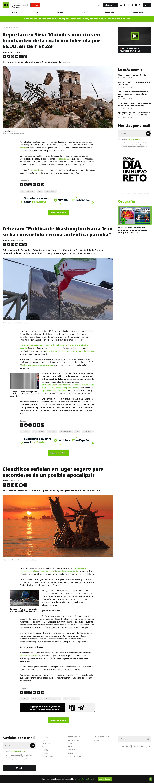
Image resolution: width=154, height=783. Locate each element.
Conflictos (25, 431)
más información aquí (85, 779)
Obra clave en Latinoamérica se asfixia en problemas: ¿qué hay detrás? (134, 104)
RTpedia (45, 753)
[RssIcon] (149, 746)
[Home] (6, 5)
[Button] (98, 5)
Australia (25, 699)
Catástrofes (37, 699)
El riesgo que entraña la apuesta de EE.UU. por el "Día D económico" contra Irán (24, 394)
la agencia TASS (64, 158)
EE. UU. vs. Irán (39, 431)
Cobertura (71, 750)
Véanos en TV (110, 5)
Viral (36, 12)
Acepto (131, 139)
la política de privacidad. (133, 139)
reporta (23, 147)
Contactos (71, 743)
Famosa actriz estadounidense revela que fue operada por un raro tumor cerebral (134, 94)
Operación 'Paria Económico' (54, 390)
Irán (77, 431)
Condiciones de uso (74, 756)
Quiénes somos (73, 740)
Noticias (14, 12)
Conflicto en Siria (27, 191)
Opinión (85, 12)
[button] (135, 36)
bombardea (36, 170)
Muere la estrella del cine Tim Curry (133, 75)
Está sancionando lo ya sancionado (37, 365)
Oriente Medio (89, 431)
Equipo (70, 746)
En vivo (35, 5)
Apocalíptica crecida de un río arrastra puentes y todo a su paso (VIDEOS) (134, 114)
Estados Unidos (65, 431)
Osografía (126, 201)
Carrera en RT (72, 753)
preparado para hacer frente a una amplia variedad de (53, 570)
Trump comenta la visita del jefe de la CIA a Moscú (134, 83)
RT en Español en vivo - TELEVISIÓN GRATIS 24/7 (130, 49)
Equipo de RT (138, 12)
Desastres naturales (53, 699)
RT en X (19, 768)
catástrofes (73, 571)
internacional (50, 191)
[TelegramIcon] (132, 5)
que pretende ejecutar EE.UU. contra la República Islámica (68, 386)
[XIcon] (128, 5)
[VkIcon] (121, 5)
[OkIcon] (139, 5)
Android (96, 740)
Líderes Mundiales (48, 756)
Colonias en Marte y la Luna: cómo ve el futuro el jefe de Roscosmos (24, 610)
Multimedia (109, 12)
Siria (39, 191)
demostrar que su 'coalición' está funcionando (65, 351)
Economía (52, 431)
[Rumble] (124, 5)
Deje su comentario (58, 212)
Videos (44, 747)
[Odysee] (131, 746)
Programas (59, 12)
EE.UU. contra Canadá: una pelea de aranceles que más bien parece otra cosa (132, 230)
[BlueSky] (136, 5)
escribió (91, 351)
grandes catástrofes (29, 655)
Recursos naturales (71, 699)
